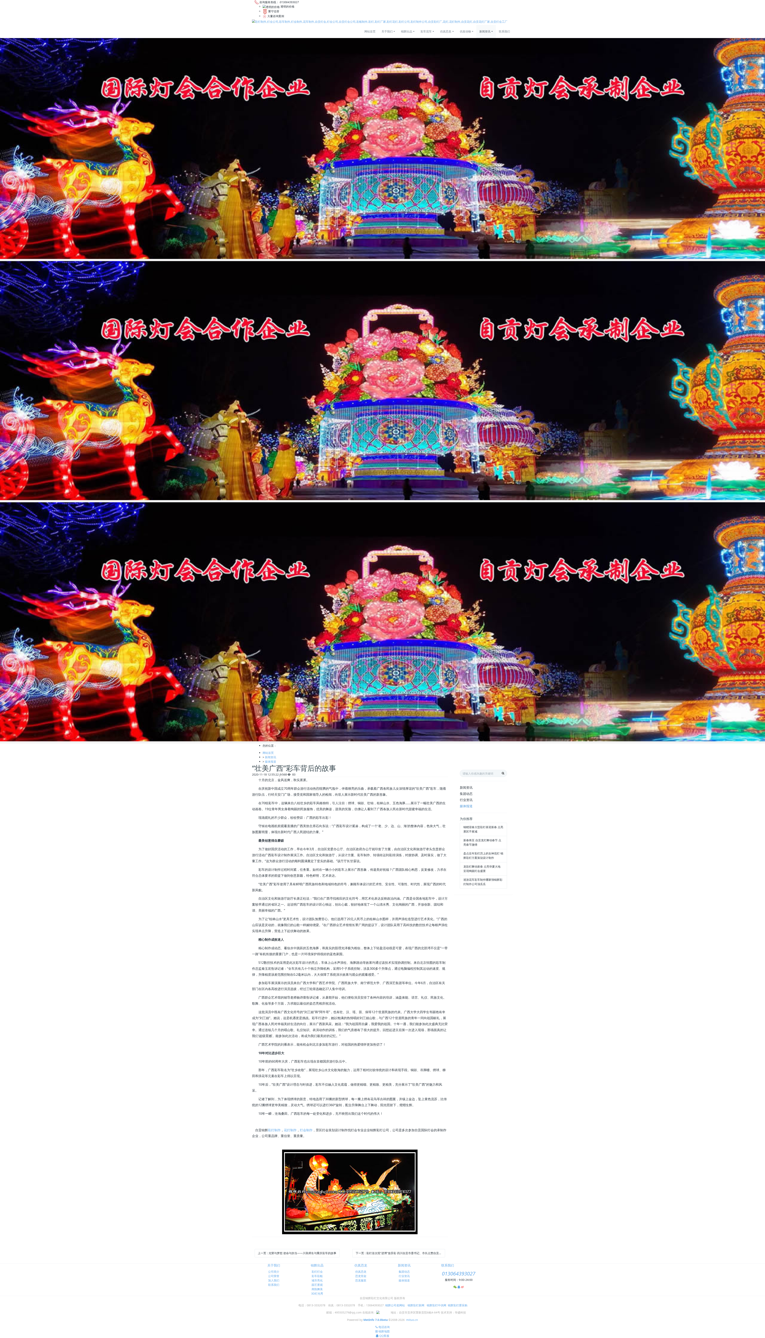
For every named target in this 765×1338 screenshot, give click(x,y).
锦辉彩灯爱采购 (457, 1305)
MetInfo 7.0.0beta (375, 1320)
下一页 (400, 1253)
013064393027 (458, 1273)
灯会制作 (306, 1130)
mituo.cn (412, 1320)
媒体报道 (270, 761)
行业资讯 (466, 800)
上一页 (297, 1253)
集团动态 (466, 793)
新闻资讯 (270, 757)
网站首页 (370, 31)
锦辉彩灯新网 (416, 1305)
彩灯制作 (274, 1130)
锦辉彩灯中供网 (436, 1305)
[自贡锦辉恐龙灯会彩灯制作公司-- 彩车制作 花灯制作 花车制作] (379, 21)
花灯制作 (290, 1130)
